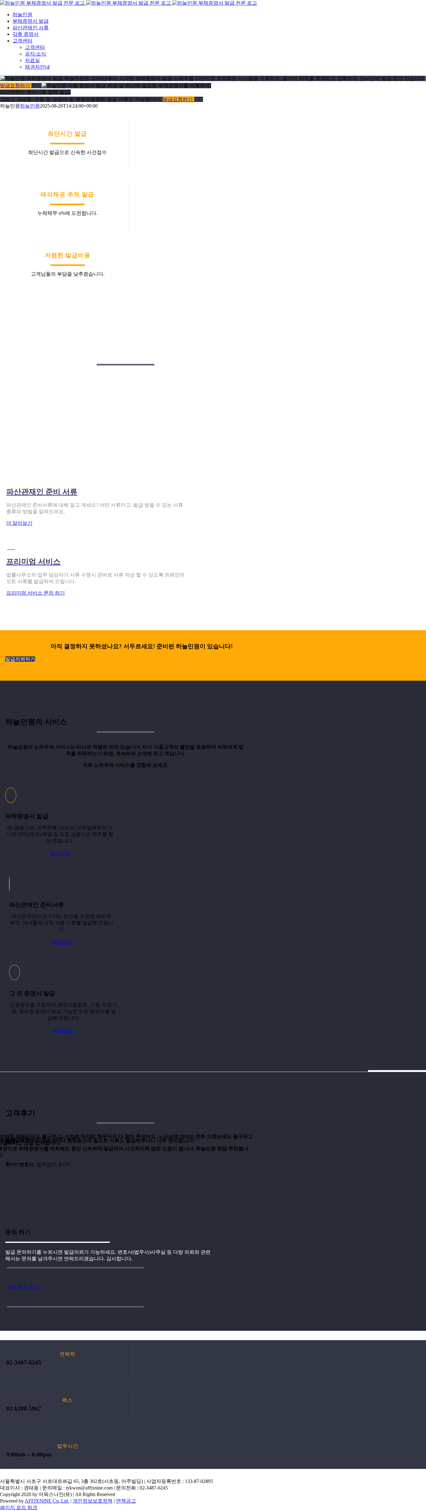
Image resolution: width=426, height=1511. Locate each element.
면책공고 (126, 1501)
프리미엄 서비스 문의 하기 (35, 593)
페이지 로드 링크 (18, 1507)
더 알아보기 (19, 523)
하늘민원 (30, 106)
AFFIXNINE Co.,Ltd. (47, 1501)
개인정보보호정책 (93, 1501)
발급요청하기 (15, 86)
